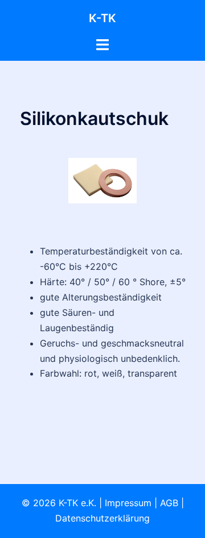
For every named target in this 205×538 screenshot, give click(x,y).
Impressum (128, 502)
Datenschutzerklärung (102, 518)
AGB (169, 502)
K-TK (102, 18)
